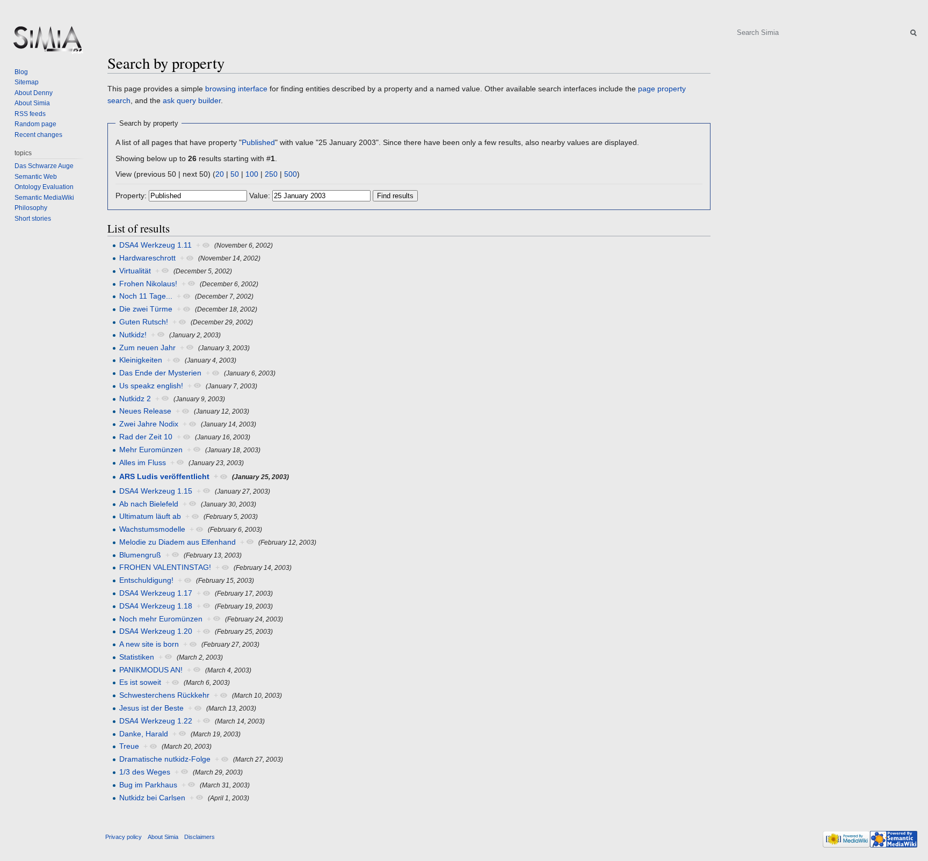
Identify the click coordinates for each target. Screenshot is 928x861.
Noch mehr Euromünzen (160, 618)
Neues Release (145, 411)
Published (258, 142)
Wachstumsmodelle (152, 529)
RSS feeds (30, 114)
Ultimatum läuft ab (150, 516)
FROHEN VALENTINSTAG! (165, 567)
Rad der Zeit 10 (145, 436)
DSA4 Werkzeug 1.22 (155, 721)
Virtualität (135, 270)
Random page (35, 124)
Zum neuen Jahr (147, 347)
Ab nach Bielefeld (148, 504)
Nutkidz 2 (135, 398)
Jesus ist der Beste (151, 708)
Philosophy (31, 208)
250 (271, 174)
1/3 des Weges (144, 772)
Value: (259, 195)
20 (219, 174)
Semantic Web (36, 176)
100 (251, 174)
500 (290, 174)
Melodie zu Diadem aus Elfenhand (177, 542)
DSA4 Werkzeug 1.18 (155, 606)
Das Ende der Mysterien (160, 372)
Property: (131, 195)
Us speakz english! (151, 385)
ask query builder (192, 100)
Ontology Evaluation (44, 187)
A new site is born (149, 644)
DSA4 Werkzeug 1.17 (155, 593)
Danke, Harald (143, 733)
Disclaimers (199, 837)
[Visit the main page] (47, 43)
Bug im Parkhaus (148, 784)
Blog (21, 72)
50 (234, 174)
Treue (129, 746)
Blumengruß (140, 555)
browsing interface (236, 88)
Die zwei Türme (145, 309)
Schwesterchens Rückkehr (164, 695)
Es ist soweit (140, 682)
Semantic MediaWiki (44, 197)
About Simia (32, 103)
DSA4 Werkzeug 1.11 (155, 245)
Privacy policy (123, 837)
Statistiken (136, 657)
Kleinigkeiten (140, 360)
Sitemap (27, 82)
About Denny (34, 93)
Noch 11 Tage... (145, 296)
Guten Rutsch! (143, 321)
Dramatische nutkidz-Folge (165, 759)
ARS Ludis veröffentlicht (164, 476)
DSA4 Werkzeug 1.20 (155, 631)
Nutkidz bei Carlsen (152, 797)
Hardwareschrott (147, 258)
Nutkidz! (133, 334)
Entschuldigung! (146, 580)
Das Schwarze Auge (44, 166)
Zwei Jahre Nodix (148, 423)
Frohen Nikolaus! (148, 283)
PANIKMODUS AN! (151, 669)
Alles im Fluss (142, 462)
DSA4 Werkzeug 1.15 (155, 491)
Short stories (33, 218)
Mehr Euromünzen (151, 449)
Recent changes (38, 135)
